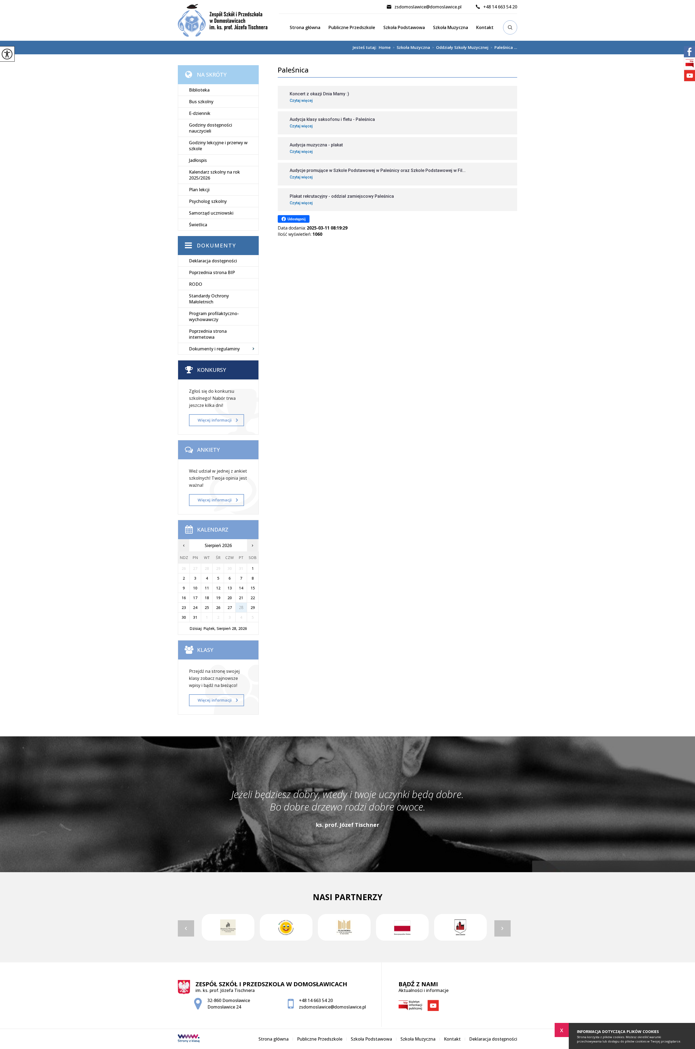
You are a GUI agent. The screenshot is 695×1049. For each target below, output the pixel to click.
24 (195, 607)
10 (195, 588)
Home (385, 47)
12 (218, 588)
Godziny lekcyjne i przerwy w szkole (218, 146)
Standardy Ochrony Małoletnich (209, 299)
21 (241, 597)
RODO (195, 284)
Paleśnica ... (504, 47)
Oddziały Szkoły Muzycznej (460, 47)
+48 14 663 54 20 (500, 7)
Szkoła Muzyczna (450, 27)
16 (184, 597)
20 (230, 597)
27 (230, 607)
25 (207, 607)
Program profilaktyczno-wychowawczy (214, 316)
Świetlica (198, 225)
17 (195, 597)
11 (207, 588)
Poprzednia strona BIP (212, 272)
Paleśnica (293, 70)
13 (230, 588)
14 (241, 588)
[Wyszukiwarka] (510, 27)
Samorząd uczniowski (211, 213)
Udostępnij (297, 219)
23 (184, 607)
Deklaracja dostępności (213, 261)
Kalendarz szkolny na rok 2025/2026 (214, 175)
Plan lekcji (199, 190)
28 (241, 607)
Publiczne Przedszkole (351, 27)
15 (253, 588)
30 (184, 617)
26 (218, 607)
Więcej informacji (215, 420)
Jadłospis (198, 160)
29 (253, 607)
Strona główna (305, 27)
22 (253, 597)
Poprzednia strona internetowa (208, 334)
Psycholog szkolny (208, 201)
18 (207, 597)
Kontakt (485, 27)
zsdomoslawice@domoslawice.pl (428, 7)
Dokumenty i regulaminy (214, 349)
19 (218, 597)
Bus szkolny (201, 102)
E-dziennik (199, 113)
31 (195, 617)
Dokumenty (216, 245)
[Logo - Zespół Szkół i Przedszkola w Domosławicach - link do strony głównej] (228, 20)
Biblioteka (199, 90)
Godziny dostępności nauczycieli (210, 128)
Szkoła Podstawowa (404, 27)
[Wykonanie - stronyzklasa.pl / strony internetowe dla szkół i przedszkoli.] (189, 1039)
